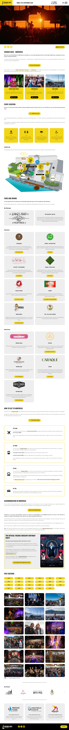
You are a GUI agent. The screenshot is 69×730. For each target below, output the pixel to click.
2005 (29, 588)
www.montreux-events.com (34, 714)
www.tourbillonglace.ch (19, 376)
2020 (60, 578)
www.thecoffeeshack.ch (19, 400)
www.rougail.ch (50, 275)
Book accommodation (34, 510)
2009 (50, 585)
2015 (50, 581)
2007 (9, 588)
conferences (33, 69)
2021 (50, 578)
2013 (9, 585)
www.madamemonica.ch (19, 322)
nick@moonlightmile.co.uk (11, 553)
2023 (29, 578)
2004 (40, 588)
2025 (9, 578)
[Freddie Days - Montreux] (6, 3)
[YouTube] (11, 47)
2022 (40, 578)
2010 (40, 585)
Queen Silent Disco (20, 69)
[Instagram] (8, 47)
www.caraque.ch (50, 376)
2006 (19, 588)
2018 (19, 581)
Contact (64, 726)
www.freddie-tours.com (14, 714)
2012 (19, 585)
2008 (60, 585)
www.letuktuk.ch (19, 275)
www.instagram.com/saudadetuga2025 (50, 299)
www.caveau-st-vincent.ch (19, 299)
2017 (29, 581)
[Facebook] (5, 47)
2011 (29, 585)
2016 (40, 581)
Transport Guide (14, 411)
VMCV (53, 479)
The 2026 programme (34, 65)
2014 (60, 581)
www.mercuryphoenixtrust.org (22, 562)
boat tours (27, 69)
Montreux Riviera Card (19, 479)
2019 (9, 581)
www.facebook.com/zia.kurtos (50, 351)
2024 (19, 578)
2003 (50, 588)
